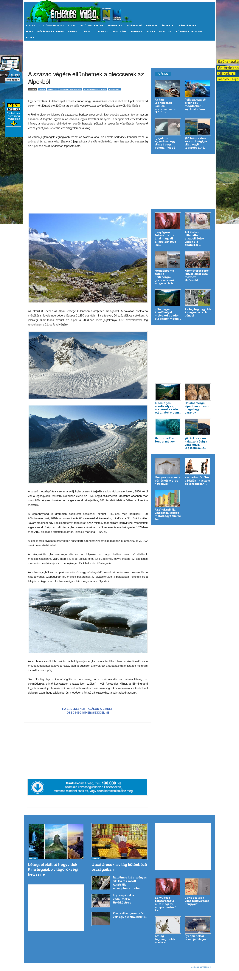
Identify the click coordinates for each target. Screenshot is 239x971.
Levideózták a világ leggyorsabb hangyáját (197, 901)
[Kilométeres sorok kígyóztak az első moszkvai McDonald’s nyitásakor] (198, 259)
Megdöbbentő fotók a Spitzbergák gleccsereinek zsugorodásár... (165, 277)
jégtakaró (114, 89)
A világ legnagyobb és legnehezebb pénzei (198, 312)
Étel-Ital (165, 31)
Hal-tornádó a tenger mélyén (165, 440)
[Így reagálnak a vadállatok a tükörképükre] (100, 901)
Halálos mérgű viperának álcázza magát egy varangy (197, 408)
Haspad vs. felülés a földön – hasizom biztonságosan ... (197, 480)
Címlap (30, 25)
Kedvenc (33, 858)
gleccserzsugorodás (70, 89)
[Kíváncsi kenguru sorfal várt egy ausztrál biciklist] (100, 919)
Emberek (151, 25)
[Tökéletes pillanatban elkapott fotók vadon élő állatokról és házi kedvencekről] (198, 221)
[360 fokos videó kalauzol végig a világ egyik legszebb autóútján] (198, 127)
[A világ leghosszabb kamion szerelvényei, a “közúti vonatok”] (168, 88)
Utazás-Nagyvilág (51, 25)
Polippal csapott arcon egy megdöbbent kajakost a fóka (195, 104)
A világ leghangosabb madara (165, 939)
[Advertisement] (119, 52)
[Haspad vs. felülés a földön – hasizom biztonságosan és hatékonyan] (198, 466)
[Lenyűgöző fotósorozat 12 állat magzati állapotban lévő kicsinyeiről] (168, 221)
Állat (71, 25)
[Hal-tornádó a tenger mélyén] (168, 427)
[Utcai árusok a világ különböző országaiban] (119, 841)
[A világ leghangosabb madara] (168, 925)
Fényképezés (187, 25)
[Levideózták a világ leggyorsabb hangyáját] (198, 886)
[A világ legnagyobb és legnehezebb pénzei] (198, 298)
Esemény (136, 31)
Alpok (42, 89)
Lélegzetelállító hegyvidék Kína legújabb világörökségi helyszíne (53, 869)
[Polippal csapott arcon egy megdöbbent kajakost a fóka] (198, 88)
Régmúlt (74, 31)
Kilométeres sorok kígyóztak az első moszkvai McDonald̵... (197, 275)
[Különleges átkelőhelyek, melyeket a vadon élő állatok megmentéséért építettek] (168, 298)
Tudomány (119, 31)
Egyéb (30, 37)
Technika (102, 31)
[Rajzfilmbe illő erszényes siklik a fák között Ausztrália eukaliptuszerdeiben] (100, 883)
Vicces (150, 31)
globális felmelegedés (95, 89)
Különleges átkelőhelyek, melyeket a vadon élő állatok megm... (168, 314)
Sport (88, 31)
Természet (115, 25)
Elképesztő (134, 25)
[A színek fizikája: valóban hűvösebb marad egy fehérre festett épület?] (168, 498)
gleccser (52, 89)
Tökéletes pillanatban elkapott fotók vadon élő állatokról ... (194, 238)
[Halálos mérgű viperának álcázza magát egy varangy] (198, 392)
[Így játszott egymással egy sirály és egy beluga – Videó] (168, 127)
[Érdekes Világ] (119, 11)
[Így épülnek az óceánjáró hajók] (198, 925)
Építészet (168, 25)
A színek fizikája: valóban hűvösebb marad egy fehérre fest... (168, 514)
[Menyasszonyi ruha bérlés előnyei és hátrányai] (168, 466)
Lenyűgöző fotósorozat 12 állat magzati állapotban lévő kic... (165, 238)
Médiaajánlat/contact (200, 966)
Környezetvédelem (189, 31)
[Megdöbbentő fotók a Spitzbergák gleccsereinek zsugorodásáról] (168, 259)
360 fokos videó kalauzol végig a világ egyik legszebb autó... (196, 143)
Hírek (29, 31)
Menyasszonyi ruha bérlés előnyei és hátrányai (167, 480)
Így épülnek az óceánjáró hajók (195, 938)
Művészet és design (50, 31)
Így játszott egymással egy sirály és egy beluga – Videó (165, 143)
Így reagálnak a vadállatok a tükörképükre (123, 899)
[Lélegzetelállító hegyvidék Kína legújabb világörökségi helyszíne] (56, 841)
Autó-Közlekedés (91, 25)
